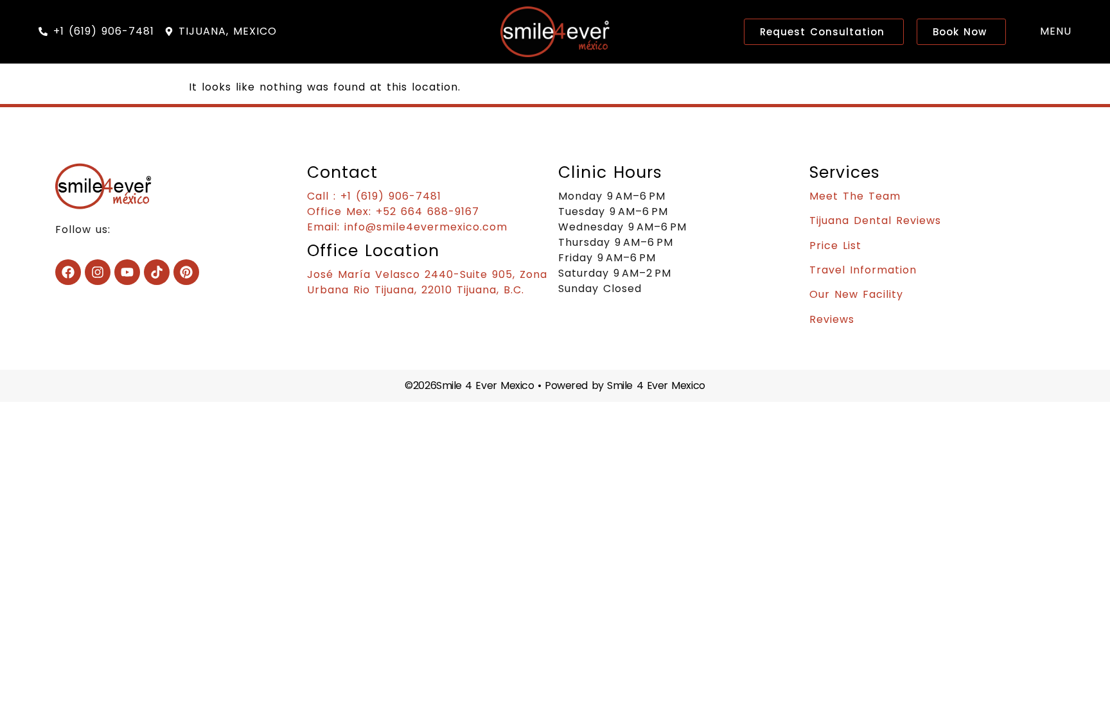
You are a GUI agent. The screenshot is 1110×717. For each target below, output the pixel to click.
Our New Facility (856, 294)
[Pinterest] (186, 272)
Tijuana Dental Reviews (875, 220)
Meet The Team (855, 196)
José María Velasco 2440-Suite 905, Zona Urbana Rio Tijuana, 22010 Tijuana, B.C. (427, 282)
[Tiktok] (157, 272)
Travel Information (863, 270)
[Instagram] (97, 272)
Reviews (831, 319)
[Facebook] (68, 272)
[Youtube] (127, 272)
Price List (835, 245)
